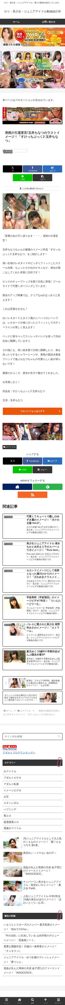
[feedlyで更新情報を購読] (47, 487)
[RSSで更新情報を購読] (32, 495)
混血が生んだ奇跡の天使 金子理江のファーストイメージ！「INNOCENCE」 (32, 970)
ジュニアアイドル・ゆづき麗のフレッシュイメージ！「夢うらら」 (31, 959)
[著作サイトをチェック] (17, 487)
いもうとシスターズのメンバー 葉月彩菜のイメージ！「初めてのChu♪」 (32, 927)
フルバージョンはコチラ (32, 411)
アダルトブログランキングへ (19, 752)
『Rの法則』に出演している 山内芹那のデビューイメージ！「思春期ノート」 (31, 938)
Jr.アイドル (11, 447)
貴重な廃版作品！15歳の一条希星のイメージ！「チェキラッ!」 (30, 948)
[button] (42, 177)
